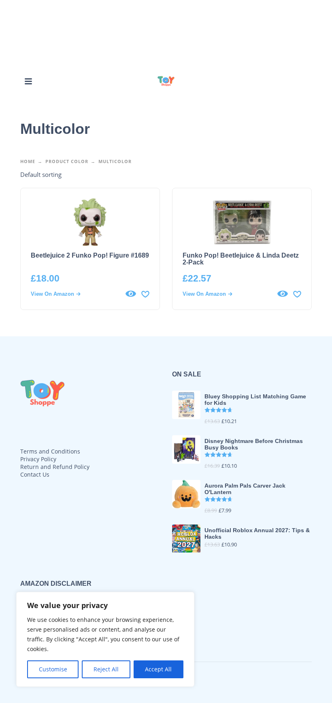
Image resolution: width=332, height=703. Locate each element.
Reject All (106, 669)
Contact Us (34, 474)
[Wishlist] (145, 294)
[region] (105, 639)
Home (27, 161)
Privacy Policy (38, 459)
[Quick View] (131, 294)
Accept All (158, 669)
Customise (53, 669)
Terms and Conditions (50, 451)
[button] (28, 81)
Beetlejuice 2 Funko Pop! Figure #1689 (90, 255)
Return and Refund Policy (54, 467)
